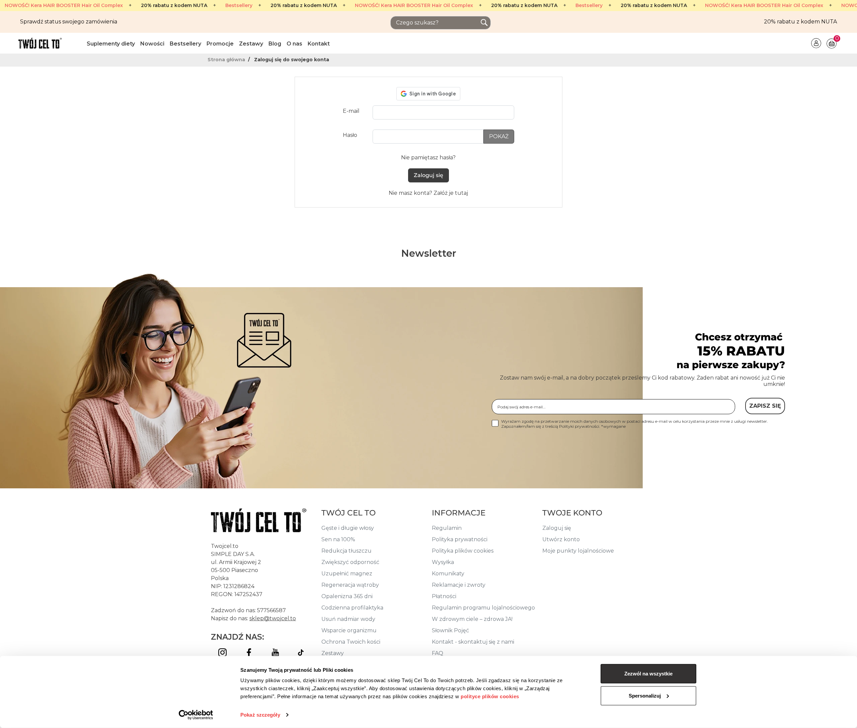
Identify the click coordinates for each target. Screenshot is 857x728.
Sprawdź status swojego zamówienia (68, 21)
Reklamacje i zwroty (458, 585)
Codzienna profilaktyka (352, 607)
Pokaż (499, 136)
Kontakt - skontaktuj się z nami (473, 642)
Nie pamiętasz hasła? (428, 157)
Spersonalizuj (645, 695)
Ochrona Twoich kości (350, 642)
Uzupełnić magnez (346, 573)
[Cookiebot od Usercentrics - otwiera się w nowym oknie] (196, 715)
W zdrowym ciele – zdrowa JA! (472, 619)
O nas (294, 44)
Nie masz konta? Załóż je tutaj (428, 193)
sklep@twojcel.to (272, 618)
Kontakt (319, 44)
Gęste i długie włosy (347, 528)
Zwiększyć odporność (350, 562)
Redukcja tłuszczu (346, 551)
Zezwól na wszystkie (648, 673)
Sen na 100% (338, 539)
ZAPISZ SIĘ (765, 406)
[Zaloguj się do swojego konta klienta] (816, 42)
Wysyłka (443, 562)
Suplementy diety (111, 44)
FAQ (437, 653)
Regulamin (447, 528)
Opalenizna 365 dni (347, 596)
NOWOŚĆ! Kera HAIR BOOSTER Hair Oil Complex (64, 5)
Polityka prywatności (459, 539)
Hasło (350, 135)
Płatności (444, 596)
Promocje (220, 44)
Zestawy (251, 44)
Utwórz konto (561, 539)
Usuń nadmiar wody (348, 619)
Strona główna (227, 60)
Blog (274, 44)
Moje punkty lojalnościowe (578, 551)
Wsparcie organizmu (349, 630)
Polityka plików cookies (462, 551)
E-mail (351, 111)
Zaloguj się (428, 175)
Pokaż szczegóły (260, 715)
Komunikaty (448, 573)
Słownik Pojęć (450, 630)
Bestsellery (238, 5)
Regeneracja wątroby (350, 585)
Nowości (152, 44)
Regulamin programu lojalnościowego (483, 607)
